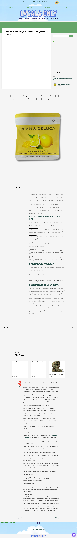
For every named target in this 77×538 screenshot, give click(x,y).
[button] (19, 382)
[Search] (71, 36)
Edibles (43, 18)
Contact (38, 1)
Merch (58, 18)
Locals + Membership (35, 3)
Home (24, 1)
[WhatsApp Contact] (73, 534)
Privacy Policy (63, 523)
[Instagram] (39, 523)
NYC (48, 18)
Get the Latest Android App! (13, 531)
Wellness (52, 18)
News (34, 1)
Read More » (54, 76)
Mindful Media (45, 1)
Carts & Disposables (36, 18)
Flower (19, 18)
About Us (29, 1)
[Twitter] (37, 523)
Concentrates (27, 18)
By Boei (73, 537)
